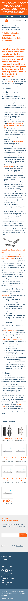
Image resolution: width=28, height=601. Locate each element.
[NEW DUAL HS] (7, 431)
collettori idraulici (8, 81)
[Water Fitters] (6, 20)
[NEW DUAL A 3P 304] (21, 471)
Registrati (4, 584)
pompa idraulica (8, 166)
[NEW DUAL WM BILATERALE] (7, 493)
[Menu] (2, 20)
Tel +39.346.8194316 (6, 574)
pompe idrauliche (12, 123)
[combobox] (16, 20)
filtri (5, 127)
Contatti (3, 580)
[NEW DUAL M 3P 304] (7, 471)
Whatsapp (6, 576)
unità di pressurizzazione (10, 330)
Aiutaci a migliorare (6, 582)
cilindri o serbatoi (18, 125)
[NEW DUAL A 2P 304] (21, 450)
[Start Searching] (10, 20)
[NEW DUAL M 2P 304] (7, 450)
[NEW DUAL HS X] (21, 431)
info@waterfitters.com (7, 578)
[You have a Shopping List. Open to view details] (25, 20)
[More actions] (21, 16)
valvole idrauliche (18, 141)
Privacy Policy (19, 545)
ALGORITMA (9, 598)
